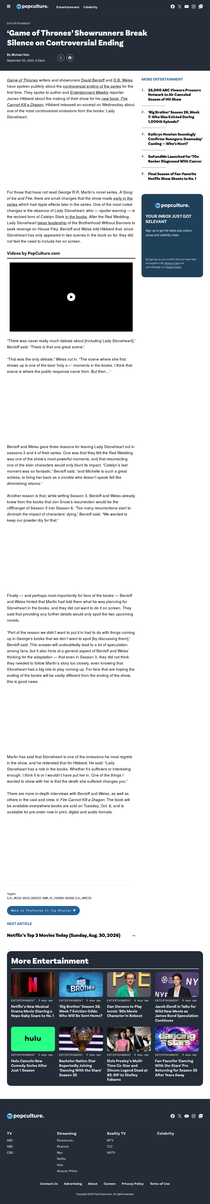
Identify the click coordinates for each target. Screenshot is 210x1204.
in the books (76, 216)
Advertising (73, 1183)
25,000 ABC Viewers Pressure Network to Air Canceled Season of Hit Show (174, 95)
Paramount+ (65, 1140)
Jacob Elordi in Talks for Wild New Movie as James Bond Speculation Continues (176, 1013)
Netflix (61, 1159)
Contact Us (49, 1183)
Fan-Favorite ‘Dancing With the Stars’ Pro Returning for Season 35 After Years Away (176, 1067)
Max (60, 1152)
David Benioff (93, 80)
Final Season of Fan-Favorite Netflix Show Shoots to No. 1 (172, 176)
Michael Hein (20, 55)
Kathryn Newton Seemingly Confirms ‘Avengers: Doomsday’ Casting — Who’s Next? (175, 139)
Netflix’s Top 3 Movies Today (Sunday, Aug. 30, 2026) (63, 935)
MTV (110, 1140)
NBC (10, 1146)
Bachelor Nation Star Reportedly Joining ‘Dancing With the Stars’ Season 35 (80, 1067)
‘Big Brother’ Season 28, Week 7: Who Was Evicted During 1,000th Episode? (174, 117)
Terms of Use (171, 263)
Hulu (60, 1165)
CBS (10, 1152)
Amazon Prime (67, 1171)
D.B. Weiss (123, 80)
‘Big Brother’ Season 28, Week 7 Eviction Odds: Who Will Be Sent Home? (80, 1011)
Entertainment (67, 7)
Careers (110, 1183)
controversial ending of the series (92, 86)
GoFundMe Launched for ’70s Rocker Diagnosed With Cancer (175, 158)
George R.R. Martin (78, 897)
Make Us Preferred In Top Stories (42, 910)
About (92, 1183)
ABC (10, 1140)
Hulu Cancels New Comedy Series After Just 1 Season (29, 1065)
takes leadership (52, 222)
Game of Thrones (22, 80)
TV (9, 1133)
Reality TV (116, 1133)
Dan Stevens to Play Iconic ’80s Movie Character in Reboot (124, 1011)
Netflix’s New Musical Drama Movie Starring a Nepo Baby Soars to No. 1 (32, 1011)
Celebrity (90, 7)
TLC (110, 1146)
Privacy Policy (173, 267)
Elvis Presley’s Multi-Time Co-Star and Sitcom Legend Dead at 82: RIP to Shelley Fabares (127, 1070)
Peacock (63, 1146)
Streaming (66, 1133)
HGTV (111, 1152)
